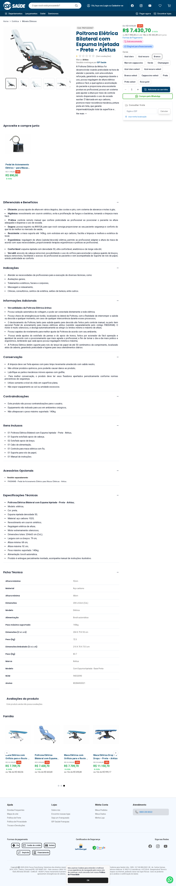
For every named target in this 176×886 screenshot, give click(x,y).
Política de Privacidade (17, 822)
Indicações (11, 268)
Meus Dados (100, 814)
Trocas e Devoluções (16, 825)
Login (105, 6)
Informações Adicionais (20, 301)
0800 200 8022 (145, 812)
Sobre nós (55, 810)
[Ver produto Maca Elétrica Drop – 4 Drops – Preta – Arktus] (47, 735)
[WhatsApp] (169, 879)
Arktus (85, 60)
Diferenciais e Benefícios (20, 202)
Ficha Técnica (13, 572)
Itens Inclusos (12, 425)
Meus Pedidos (101, 810)
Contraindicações (16, 396)
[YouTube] (150, 5)
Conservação (12, 357)
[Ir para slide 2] (61, 786)
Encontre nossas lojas (60, 814)
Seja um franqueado (60, 818)
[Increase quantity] (138, 89)
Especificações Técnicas (20, 495)
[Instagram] (141, 5)
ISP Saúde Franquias (60, 822)
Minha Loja (100, 818)
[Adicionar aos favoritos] (32, 724)
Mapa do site (12, 814)
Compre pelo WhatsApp (149, 96)
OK (88, 880)
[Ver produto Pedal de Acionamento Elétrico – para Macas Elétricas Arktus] (18, 144)
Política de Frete (14, 818)
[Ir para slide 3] (64, 786)
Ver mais (80, 114)
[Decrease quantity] (125, 89)
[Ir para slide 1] (58, 786)
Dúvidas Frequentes (15, 810)
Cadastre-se (117, 6)
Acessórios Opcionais (18, 471)
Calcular (164, 111)
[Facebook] (132, 5)
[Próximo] (115, 752)
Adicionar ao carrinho (158, 89)
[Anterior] (6, 752)
